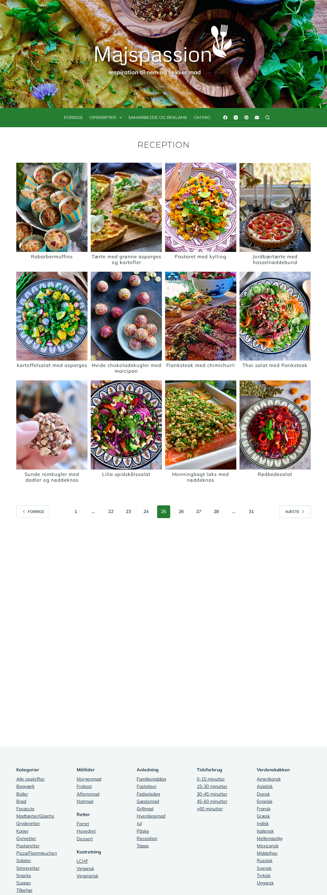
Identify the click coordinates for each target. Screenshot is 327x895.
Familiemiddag (151, 779)
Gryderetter (28, 823)
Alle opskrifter (30, 779)
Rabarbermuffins (52, 256)
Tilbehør (24, 890)
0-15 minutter (211, 779)
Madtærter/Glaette (35, 816)
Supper (23, 883)
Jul (139, 823)
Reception (147, 838)
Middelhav (267, 853)
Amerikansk (269, 779)
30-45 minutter (212, 794)
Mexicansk (267, 846)
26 (181, 511)
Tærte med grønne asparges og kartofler (126, 259)
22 (110, 511)
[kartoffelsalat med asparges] (51, 316)
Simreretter (28, 868)
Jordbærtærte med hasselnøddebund (275, 259)
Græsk (263, 816)
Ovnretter (26, 838)
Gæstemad (148, 801)
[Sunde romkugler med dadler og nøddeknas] (51, 425)
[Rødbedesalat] (275, 425)
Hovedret (86, 831)
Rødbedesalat (275, 474)
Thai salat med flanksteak (275, 365)
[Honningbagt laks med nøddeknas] (200, 425)
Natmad (85, 801)
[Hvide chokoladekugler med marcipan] (126, 316)
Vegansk (85, 868)
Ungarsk (265, 883)
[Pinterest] (246, 117)
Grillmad (145, 809)
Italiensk (265, 831)
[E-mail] (257, 117)
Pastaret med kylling (200, 256)
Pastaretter (28, 846)
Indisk (263, 823)
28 (216, 511)
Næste (292, 511)
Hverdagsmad (151, 816)
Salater (23, 860)
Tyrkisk (263, 875)
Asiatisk (265, 786)
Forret (83, 824)
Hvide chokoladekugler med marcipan (126, 368)
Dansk (263, 794)
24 (145, 511)
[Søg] (267, 117)
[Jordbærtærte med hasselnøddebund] (275, 207)
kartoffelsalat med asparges (52, 365)
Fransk (263, 809)
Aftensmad (88, 794)
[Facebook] (225, 117)
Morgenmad (89, 779)
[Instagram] (236, 117)
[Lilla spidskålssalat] (126, 425)
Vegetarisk (87, 876)
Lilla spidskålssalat (126, 474)
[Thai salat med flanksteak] (275, 316)
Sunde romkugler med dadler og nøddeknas (52, 477)
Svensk (264, 868)
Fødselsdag (148, 794)
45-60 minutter (212, 801)
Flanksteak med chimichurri (200, 365)
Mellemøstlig (269, 838)
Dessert (85, 839)
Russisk (264, 860)
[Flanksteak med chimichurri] (200, 316)
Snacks (23, 875)
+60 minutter (210, 809)
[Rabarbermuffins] (51, 207)
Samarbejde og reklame (157, 117)
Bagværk (25, 786)
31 (251, 511)
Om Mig (202, 117)
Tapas (143, 846)
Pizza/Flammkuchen (36, 853)
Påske (143, 831)
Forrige (36, 511)
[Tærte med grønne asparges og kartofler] (126, 207)
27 (198, 511)
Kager (22, 831)
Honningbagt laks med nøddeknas (200, 477)
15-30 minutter (212, 786)
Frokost (84, 786)
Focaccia (25, 809)
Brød (21, 801)
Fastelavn (146, 786)
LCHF (82, 861)
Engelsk (264, 801)
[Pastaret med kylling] (200, 207)
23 (128, 511)
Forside (73, 117)
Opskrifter (102, 117)
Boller (22, 794)
